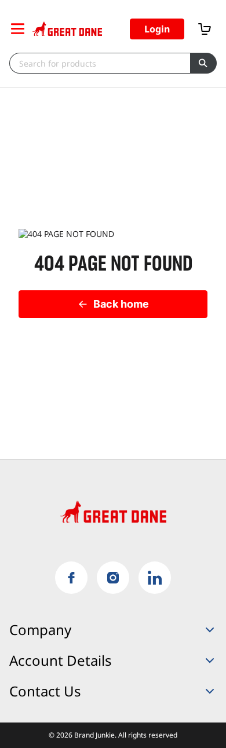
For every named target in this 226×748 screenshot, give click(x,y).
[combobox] (99, 63)
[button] (157, 29)
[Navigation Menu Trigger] (17, 28)
